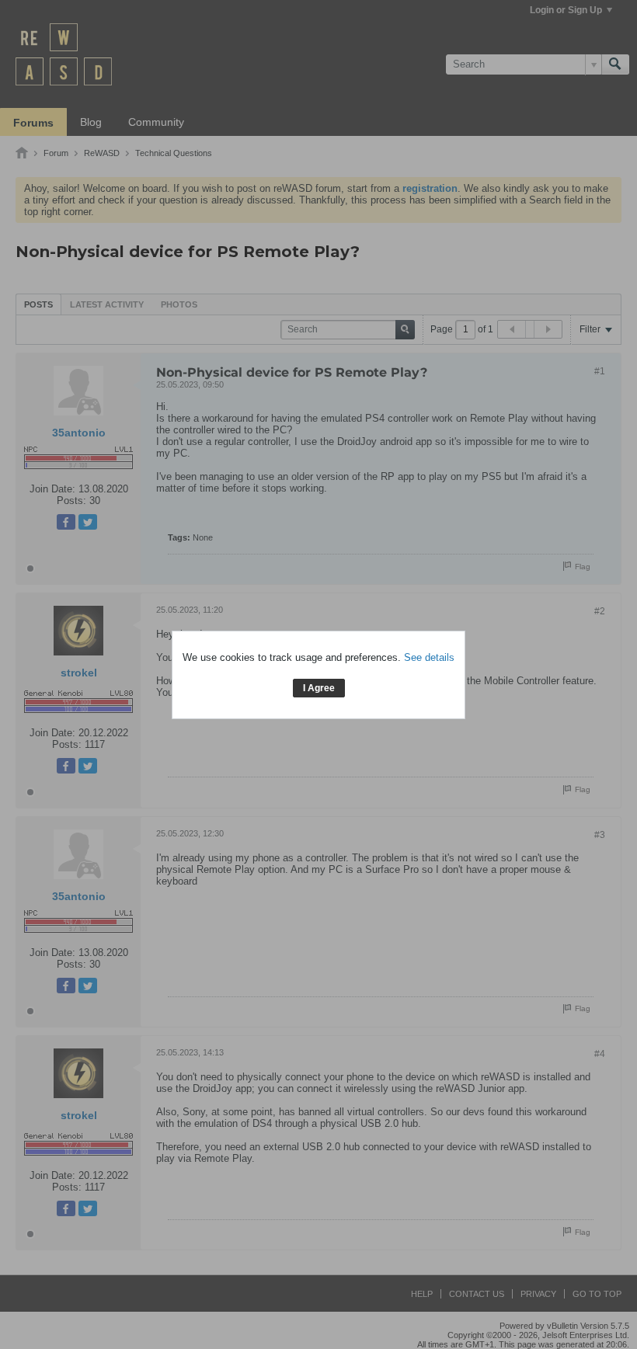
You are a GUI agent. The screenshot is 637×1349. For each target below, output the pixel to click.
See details (429, 657)
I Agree (319, 688)
